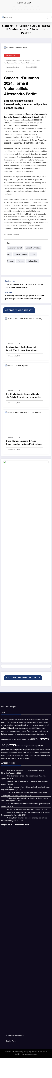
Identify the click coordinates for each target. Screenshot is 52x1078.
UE (22, 755)
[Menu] (42, 17)
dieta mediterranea (37, 725)
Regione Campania (22, 749)
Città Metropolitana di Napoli (33, 722)
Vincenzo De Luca (16, 758)
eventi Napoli (18, 728)
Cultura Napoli (20, 725)
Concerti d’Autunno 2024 (26, 60)
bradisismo (37, 719)
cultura (46, 722)
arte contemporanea (7, 719)
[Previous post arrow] (46, 284)
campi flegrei (6, 722)
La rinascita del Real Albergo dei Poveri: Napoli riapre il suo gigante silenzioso (21, 349)
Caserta (15, 722)
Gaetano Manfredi (34, 731)
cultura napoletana (8, 725)
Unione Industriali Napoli (32, 755)
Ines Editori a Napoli (8, 706)
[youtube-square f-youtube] (14, 8)
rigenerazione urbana (37, 749)
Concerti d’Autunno (34, 114)
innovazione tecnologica (31, 734)
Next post (8, 292)
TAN (27, 752)
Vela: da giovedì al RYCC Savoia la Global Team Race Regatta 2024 (24, 285)
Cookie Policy (11, 1041)
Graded (45, 731)
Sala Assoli (12, 753)
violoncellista (30, 63)
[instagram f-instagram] (38, 8)
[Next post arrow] (46, 297)
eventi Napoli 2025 (30, 728)
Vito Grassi (26, 758)
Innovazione (19, 734)
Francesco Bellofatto (13, 67)
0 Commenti (10, 71)
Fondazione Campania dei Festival (14, 731)
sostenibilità (21, 752)
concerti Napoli (21, 255)
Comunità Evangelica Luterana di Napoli (21, 117)
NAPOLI (35, 739)
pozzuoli (40, 745)
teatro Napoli (34, 752)
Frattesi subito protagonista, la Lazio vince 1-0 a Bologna (27, 781)
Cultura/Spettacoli (11, 55)
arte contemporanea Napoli (23, 719)
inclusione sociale (7, 734)
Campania (44, 719)
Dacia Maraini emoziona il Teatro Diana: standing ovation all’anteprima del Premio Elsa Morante (23, 443)
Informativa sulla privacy (15, 1035)
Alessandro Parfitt (11, 60)
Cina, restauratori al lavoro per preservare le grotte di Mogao (28, 803)
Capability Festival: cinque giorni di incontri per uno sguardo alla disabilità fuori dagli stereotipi (24, 297)
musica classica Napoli (24, 739)
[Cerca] (49, 17)
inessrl (10, 344)
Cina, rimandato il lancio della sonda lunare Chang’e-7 (26, 776)
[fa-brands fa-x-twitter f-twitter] (32, 8)
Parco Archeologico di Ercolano (26, 746)
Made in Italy (11, 739)
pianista (23, 63)
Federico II (41, 728)
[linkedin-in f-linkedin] (26, 8)
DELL (29, 725)
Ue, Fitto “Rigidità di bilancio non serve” (21, 809)
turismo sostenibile (13, 755)
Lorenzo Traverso (14, 63)
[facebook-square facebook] (20, 8)
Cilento (20, 722)
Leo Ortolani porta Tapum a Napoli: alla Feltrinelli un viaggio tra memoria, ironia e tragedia (23, 396)
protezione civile (7, 749)
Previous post (10, 281)
